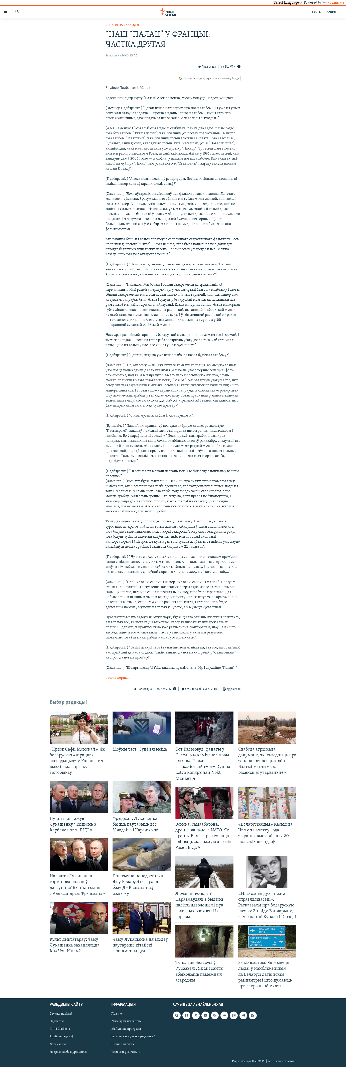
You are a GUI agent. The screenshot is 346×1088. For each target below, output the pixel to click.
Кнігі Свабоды (60, 1029)
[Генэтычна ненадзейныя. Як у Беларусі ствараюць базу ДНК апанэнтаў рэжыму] (142, 854)
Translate (337, 3)
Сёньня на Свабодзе (123, 25)
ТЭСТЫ (316, 12)
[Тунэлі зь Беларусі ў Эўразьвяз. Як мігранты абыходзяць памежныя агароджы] (204, 941)
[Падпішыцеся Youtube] (205, 1015)
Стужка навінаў (61, 1013)
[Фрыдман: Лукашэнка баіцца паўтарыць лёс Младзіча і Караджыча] (142, 797)
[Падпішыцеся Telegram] (243, 1015)
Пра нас (117, 1013)
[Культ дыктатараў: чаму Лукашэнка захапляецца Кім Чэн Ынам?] (79, 918)
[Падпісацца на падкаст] (215, 1015)
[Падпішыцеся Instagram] (233, 1015)
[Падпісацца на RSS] (252, 1015)
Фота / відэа (58, 1044)
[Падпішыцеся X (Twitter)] (196, 1015)
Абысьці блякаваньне (126, 1021)
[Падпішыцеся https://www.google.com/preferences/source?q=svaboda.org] (177, 1015)
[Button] (207, 66)
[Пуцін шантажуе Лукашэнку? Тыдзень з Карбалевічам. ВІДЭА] (79, 797)
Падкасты (57, 1021)
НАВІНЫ (331, 12)
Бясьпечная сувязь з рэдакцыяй (133, 1036)
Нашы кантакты (123, 1044)
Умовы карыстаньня (125, 1051)
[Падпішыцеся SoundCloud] (224, 1015)
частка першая (118, 678)
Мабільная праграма (126, 1029)
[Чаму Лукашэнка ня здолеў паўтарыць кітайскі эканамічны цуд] (142, 918)
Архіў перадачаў (61, 1036)
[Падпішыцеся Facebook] (186, 1015)
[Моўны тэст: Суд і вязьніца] (142, 728)
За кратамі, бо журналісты (68, 1051)
